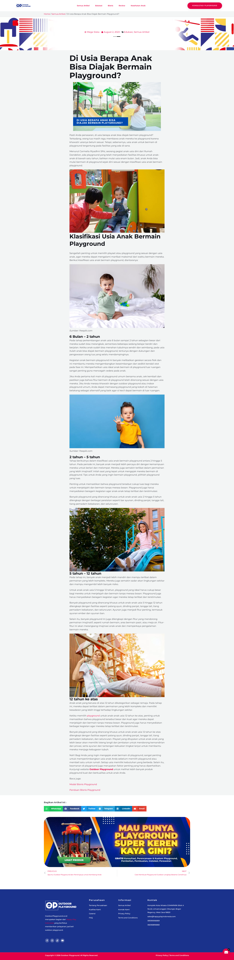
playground (93, 715)
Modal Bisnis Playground (83, 784)
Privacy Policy (162, 955)
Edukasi (98, 6)
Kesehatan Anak (138, 6)
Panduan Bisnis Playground (84, 790)
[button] (53, 808)
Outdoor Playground (101, 769)
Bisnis (110, 6)
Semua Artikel (83, 6)
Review (122, 6)
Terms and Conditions (179, 955)
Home (47, 14)
